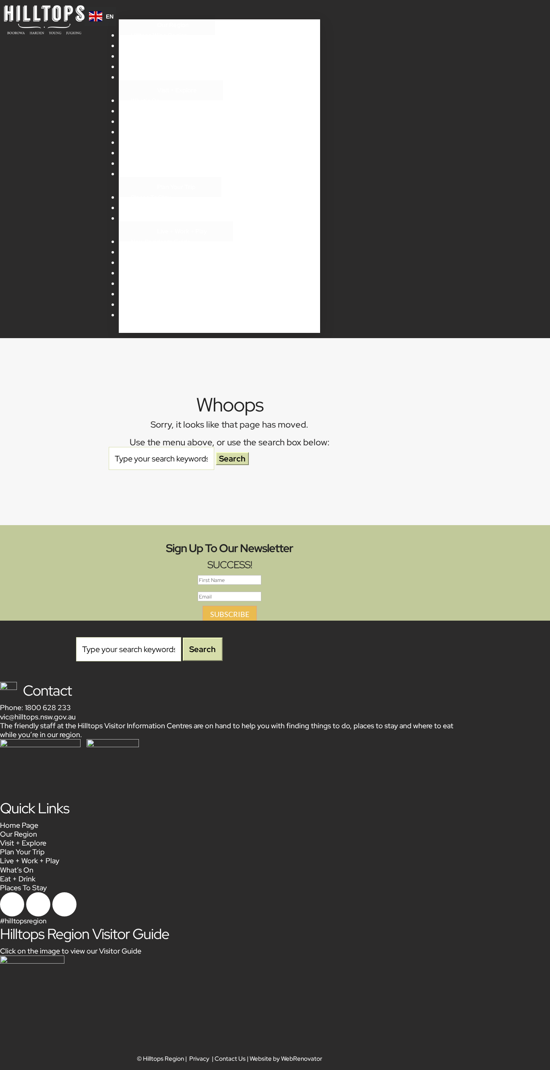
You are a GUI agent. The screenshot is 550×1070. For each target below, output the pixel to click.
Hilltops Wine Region (159, 35)
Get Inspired (148, 67)
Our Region (173, 25)
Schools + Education (159, 263)
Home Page (19, 825)
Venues (141, 294)
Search (301, 330)
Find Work (145, 252)
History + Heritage (156, 56)
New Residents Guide (160, 242)
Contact (47, 690)
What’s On (145, 101)
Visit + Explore (177, 90)
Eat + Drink (146, 111)
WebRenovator (301, 1059)
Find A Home (149, 273)
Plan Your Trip (176, 187)
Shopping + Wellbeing (160, 132)
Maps (138, 218)
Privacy (199, 1059)
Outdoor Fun (149, 153)
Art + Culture (149, 143)
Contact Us (230, 1059)
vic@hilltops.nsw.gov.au (38, 716)
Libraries (143, 284)
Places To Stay (151, 197)
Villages (141, 46)
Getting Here (149, 174)
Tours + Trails (149, 164)
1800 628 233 (48, 707)
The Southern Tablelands (166, 77)
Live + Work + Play (182, 231)
